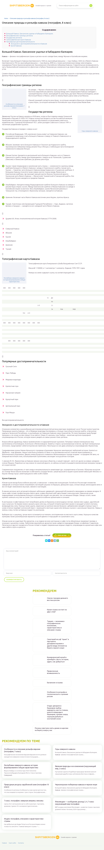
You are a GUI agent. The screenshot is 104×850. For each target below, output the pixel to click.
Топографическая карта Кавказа (18, 40)
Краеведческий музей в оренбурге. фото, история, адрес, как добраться (58, 659)
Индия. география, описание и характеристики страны (23, 820)
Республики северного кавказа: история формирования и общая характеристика (14, 279)
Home (6, 18)
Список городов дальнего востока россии (57, 599)
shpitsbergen (21, 5)
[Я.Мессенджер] (46, 540)
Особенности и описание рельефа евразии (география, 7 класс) (14, 106)
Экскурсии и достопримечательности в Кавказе (29, 44)
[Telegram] (55, 540)
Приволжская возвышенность (53, 672)
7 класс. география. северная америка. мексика (23, 801)
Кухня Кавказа (16, 46)
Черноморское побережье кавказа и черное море (76, 785)
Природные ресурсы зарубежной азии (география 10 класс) (26, 786)
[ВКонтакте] (49, 540)
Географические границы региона (19, 36)
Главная (4, 843)
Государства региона (14, 38)
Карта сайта (12, 843)
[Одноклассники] (52, 540)
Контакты (21, 843)
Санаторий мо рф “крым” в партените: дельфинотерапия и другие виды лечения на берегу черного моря (58, 643)
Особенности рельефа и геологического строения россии (57, 694)
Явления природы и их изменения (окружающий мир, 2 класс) (75, 767)
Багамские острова (55, 683)
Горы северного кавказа (90, 131)
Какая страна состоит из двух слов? (57, 611)
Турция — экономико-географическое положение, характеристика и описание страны (56, 625)
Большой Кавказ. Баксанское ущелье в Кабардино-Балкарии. (29, 34)
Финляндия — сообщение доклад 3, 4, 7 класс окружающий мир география (74, 803)
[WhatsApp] (57, 540)
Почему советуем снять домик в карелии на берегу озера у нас (51, 729)
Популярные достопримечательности (20, 42)
